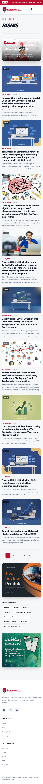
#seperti (24, 621)
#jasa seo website (10, 617)
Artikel (4, 757)
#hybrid (6, 607)
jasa (3, 761)
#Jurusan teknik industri (23, 612)
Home (4, 19)
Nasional (5, 748)
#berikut (7, 612)
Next (32, 555)
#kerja (16, 607)
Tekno (4, 753)
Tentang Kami (7, 736)
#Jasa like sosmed (10, 621)
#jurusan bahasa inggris (12, 626)
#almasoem (25, 617)
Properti (5, 765)
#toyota (26, 607)
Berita (4, 728)
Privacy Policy (7, 732)
